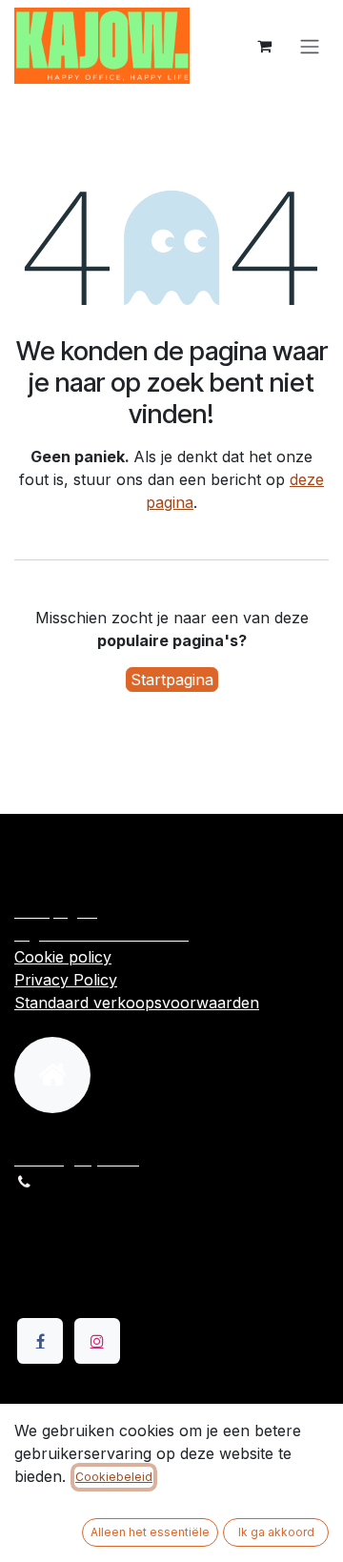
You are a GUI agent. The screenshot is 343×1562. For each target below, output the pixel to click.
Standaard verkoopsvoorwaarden (136, 1002)
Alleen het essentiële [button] (150, 1532)
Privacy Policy (65, 979)
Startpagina (172, 679)
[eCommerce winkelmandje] (264, 46)
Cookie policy (62, 956)
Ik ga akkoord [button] (276, 1532)
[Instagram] (97, 1341)
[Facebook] (40, 1341)
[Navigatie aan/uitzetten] (310, 46)
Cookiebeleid (113, 1477)
